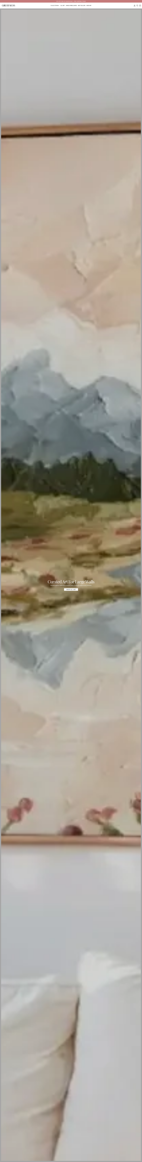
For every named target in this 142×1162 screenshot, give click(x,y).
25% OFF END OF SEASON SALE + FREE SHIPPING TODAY (71, 1)
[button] (137, 6)
